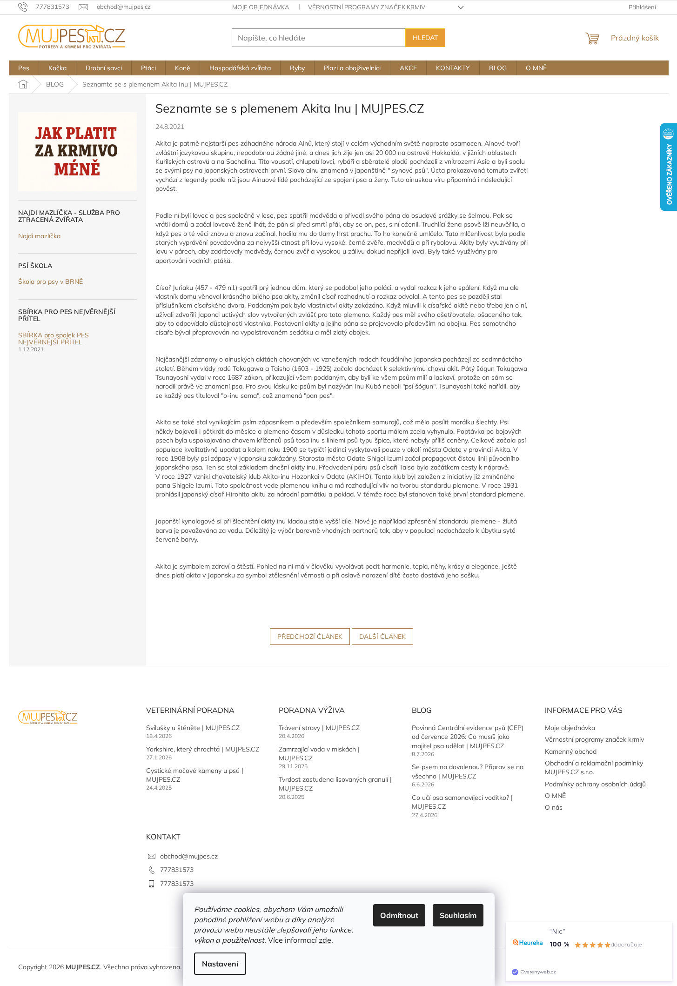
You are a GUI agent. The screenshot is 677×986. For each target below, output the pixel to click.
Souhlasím (458, 915)
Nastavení (220, 963)
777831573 (177, 869)
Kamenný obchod (571, 751)
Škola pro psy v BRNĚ (50, 281)
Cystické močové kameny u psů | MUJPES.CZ (194, 775)
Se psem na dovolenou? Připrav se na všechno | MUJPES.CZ (467, 771)
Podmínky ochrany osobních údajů (595, 784)
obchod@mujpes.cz (189, 856)
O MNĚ (555, 795)
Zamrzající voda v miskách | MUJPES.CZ (319, 753)
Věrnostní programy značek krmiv (366, 7)
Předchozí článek (309, 636)
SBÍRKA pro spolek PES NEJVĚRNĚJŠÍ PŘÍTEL (53, 339)
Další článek (382, 636)
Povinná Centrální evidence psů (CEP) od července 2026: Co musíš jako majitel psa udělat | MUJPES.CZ (467, 737)
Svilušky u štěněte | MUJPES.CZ (193, 728)
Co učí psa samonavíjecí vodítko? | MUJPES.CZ (462, 802)
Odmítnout (399, 915)
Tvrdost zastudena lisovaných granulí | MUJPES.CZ (335, 783)
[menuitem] (24, 67)
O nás (554, 807)
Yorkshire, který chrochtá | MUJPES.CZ (202, 749)
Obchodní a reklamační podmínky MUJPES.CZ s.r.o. (594, 767)
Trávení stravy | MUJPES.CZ (319, 728)
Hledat (425, 38)
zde (325, 940)
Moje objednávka (260, 7)
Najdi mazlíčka (39, 236)
